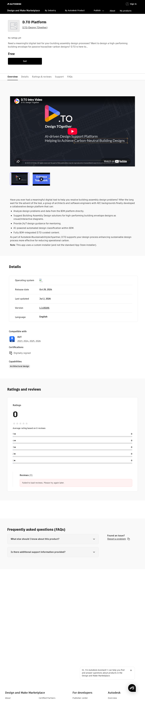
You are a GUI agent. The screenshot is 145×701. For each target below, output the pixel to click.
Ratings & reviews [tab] (42, 76)
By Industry (50, 10)
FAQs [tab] (69, 76)
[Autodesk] (14, 4)
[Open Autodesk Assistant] (132, 688)
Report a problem (116, 538)
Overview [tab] (13, 76)
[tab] (20, 179)
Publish (97, 10)
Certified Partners (47, 698)
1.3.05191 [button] (44, 308)
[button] (53, 539)
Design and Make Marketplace (23, 10)
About (112, 10)
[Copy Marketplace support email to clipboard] (128, 539)
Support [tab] (59, 76)
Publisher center (80, 698)
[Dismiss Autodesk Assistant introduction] (131, 670)
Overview (112, 698)
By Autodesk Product (75, 10)
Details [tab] (25, 76)
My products (125, 10)
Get (25, 61)
